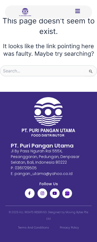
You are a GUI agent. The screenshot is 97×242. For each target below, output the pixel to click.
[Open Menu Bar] (77, 11)
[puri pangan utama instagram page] (42, 193)
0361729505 (26, 168)
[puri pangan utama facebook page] (29, 193)
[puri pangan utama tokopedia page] (67, 193)
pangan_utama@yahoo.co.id (43, 173)
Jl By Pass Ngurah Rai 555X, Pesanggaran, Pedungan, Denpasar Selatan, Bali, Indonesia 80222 (45, 156)
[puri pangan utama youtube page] (55, 193)
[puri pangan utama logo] (48, 117)
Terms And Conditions (33, 228)
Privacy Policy (69, 228)
